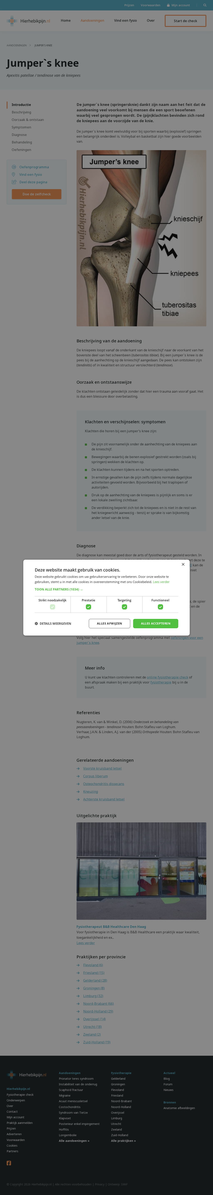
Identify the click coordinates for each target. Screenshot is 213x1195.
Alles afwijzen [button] (109, 623)
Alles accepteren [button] (155, 623)
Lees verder (161, 582)
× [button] (183, 564)
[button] (106, 589)
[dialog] (106, 597)
